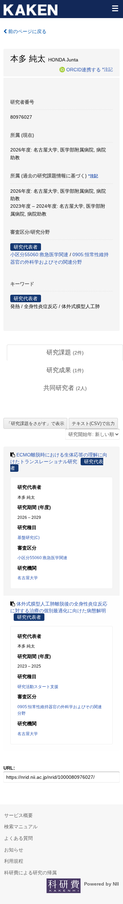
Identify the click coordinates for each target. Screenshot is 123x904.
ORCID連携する (83, 69)
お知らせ (13, 849)
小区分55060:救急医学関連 (39, 254)
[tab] (65, 353)
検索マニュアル (21, 826)
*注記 (107, 69)
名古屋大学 (27, 577)
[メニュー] (115, 8)
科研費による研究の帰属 (30, 872)
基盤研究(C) (28, 537)
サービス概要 (18, 815)
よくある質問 (18, 838)
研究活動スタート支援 (37, 686)
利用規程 (13, 861)
